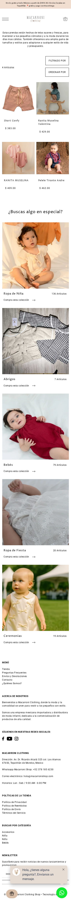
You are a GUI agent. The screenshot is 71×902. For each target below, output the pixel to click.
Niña (4, 835)
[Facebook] (3, 739)
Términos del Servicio (14, 813)
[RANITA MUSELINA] (18, 158)
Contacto (7, 680)
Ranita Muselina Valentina (48, 122)
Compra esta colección (17, 300)
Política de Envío (11, 809)
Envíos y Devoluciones (14, 676)
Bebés (5, 842)
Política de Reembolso (14, 805)
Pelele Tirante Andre (51, 180)
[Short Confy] (18, 98)
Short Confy (12, 120)
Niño (4, 839)
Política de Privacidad (14, 802)
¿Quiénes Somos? (12, 683)
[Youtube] (9, 739)
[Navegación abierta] (6, 19)
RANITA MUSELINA (16, 180)
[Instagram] (16, 739)
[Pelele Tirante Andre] (52, 158)
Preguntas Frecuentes (14, 672)
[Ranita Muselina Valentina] (52, 98)
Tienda (6, 669)
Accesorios (8, 832)
